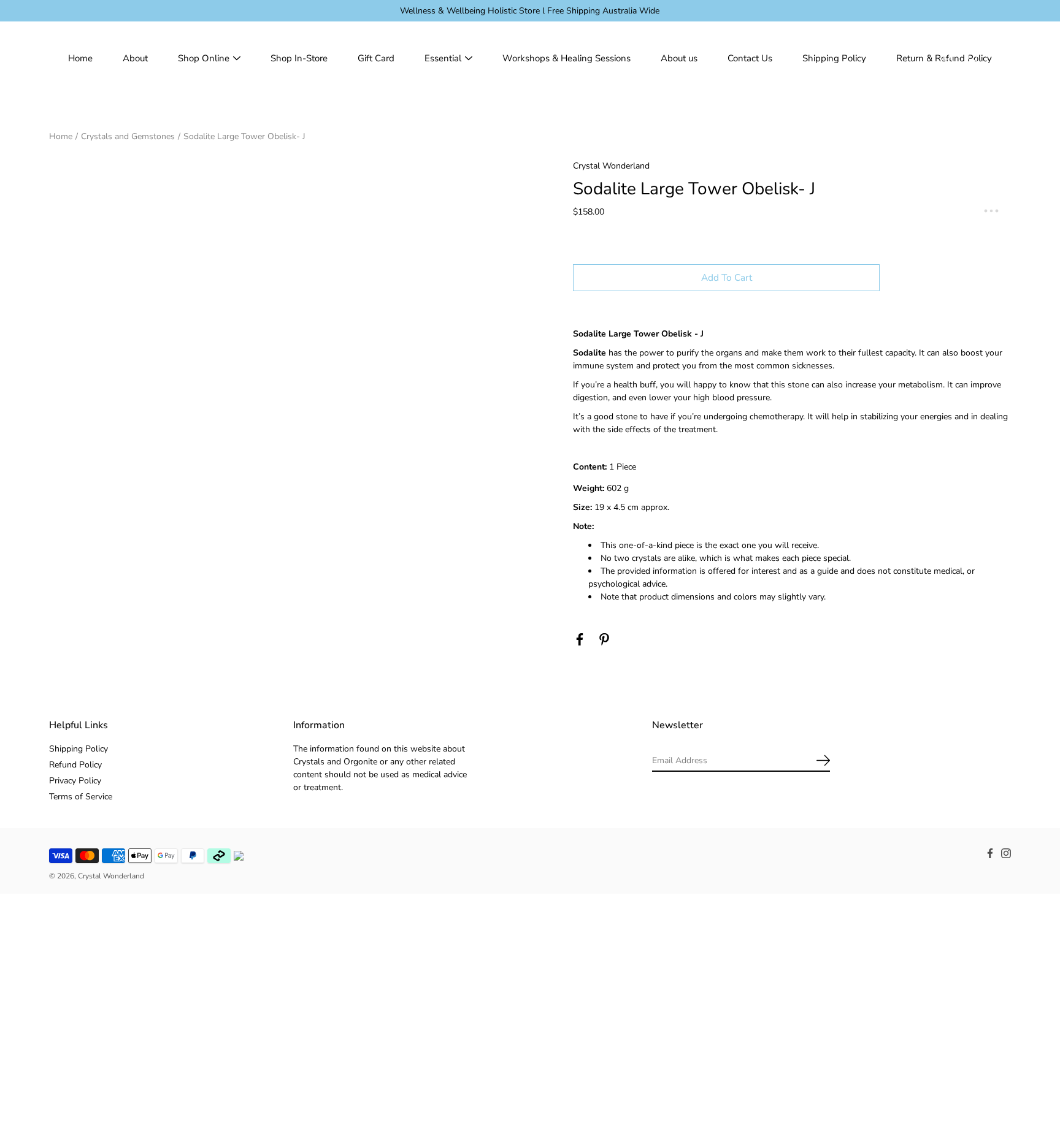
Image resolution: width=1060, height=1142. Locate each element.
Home (80, 58)
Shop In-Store (299, 58)
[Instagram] (1006, 853)
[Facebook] (579, 639)
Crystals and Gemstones (128, 136)
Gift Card (376, 58)
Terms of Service (80, 796)
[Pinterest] (604, 639)
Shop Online (203, 58)
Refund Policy (75, 765)
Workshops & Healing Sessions (566, 58)
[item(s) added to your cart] (1001, 58)
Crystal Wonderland (111, 876)
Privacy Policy (75, 780)
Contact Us (750, 58)
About (135, 58)
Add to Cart (726, 277)
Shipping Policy (834, 58)
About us (679, 58)
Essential (442, 58)
